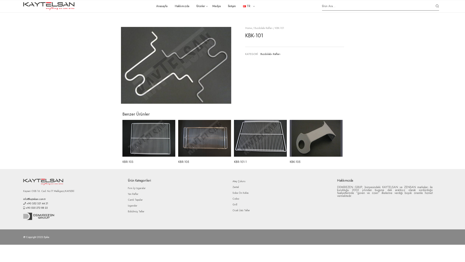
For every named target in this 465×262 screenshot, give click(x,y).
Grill (234, 204)
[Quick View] (149, 147)
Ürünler (201, 6)
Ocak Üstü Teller (241, 210)
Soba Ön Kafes (240, 193)
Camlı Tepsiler (135, 200)
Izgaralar (132, 205)
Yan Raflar (133, 194)
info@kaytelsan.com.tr (34, 199)
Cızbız (235, 199)
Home (248, 28)
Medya (216, 6)
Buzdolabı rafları (263, 28)
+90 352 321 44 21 (37, 203)
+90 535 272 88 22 (36, 208)
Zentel (235, 187)
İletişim (232, 6)
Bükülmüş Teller (136, 211)
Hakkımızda (182, 6)
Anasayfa (161, 6)
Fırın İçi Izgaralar (137, 188)
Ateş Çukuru (238, 181)
